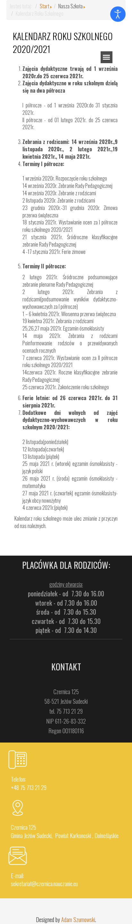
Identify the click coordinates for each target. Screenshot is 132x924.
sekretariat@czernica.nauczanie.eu (44, 883)
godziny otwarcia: (66, 584)
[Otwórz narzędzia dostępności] (118, 14)
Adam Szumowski (78, 919)
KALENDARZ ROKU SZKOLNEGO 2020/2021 (63, 42)
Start (44, 6)
